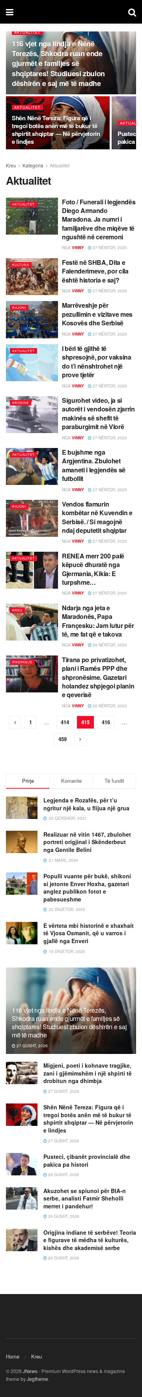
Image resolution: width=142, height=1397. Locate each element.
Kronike (20, 402)
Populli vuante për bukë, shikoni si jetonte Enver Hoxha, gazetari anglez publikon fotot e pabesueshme (87, 887)
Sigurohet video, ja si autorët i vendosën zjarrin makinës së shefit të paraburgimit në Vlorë (98, 413)
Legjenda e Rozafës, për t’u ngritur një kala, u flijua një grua (86, 804)
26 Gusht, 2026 (63, 1174)
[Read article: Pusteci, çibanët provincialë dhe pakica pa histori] (21, 1164)
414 (65, 722)
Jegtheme (37, 1378)
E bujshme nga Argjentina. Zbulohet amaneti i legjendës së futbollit (93, 465)
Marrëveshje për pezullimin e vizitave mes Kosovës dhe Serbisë (97, 314)
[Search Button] (132, 12)
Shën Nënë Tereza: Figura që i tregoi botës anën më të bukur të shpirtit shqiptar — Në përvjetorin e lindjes (56, 130)
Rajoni (19, 307)
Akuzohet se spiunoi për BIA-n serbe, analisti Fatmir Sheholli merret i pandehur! (84, 1198)
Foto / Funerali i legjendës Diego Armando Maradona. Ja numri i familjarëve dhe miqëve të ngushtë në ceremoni (98, 219)
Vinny (78, 247)
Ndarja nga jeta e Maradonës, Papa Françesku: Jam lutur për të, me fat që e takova (98, 621)
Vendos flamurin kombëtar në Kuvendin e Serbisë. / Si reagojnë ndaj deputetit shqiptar (97, 517)
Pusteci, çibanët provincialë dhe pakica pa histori (86, 1160)
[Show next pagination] (80, 739)
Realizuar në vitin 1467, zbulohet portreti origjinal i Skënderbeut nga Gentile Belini (87, 842)
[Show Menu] (9, 12)
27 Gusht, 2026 (31, 1045)
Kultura (20, 265)
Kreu (11, 165)
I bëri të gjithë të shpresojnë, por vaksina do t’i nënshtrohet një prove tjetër (96, 361)
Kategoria (32, 165)
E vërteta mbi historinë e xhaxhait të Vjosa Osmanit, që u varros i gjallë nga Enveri (88, 933)
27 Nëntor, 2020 (109, 247)
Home (12, 1356)
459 (62, 739)
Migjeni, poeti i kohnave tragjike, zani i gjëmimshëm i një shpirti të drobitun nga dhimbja (87, 1073)
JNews (30, 1371)
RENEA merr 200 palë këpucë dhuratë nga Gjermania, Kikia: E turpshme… (93, 569)
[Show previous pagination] (15, 722)
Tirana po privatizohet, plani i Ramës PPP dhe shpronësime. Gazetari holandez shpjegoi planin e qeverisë (98, 677)
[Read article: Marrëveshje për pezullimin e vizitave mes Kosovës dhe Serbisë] (32, 319)
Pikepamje (22, 662)
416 (106, 722)
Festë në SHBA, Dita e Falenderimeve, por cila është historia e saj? (95, 271)
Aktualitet (27, 32)
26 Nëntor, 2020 (109, 645)
